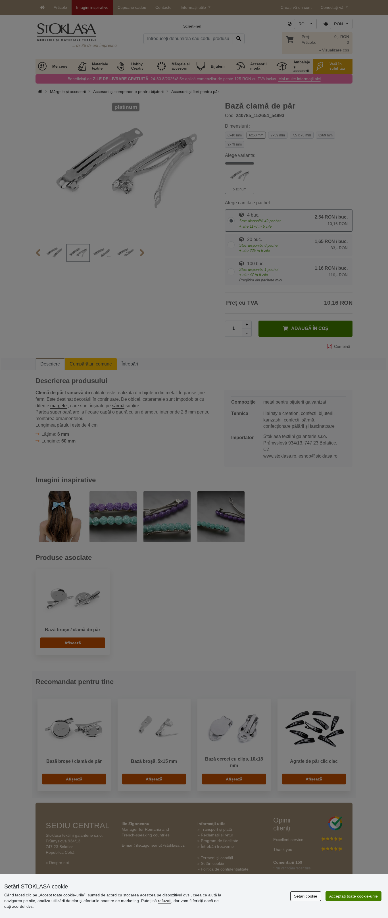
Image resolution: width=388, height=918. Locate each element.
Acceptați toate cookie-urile (353, 896)
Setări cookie (305, 896)
